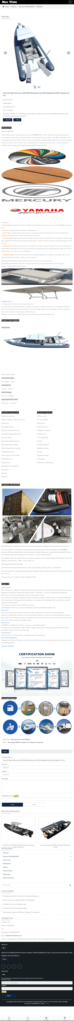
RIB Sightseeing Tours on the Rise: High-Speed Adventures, (21, 896)
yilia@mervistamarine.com (14, 935)
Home (7, 6)
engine (57, 137)
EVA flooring (60, 225)
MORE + (4, 959)
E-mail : (5, 771)
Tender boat (7, 860)
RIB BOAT (37, 135)
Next (68, 52)
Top (65, 1020)
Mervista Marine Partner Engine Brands (15, 908)
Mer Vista (4, 546)
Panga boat (6, 874)
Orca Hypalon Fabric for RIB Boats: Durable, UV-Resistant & (21, 912)
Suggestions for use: (6, 301)
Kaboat (5, 867)
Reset (34, 804)
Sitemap (47, 1003)
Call (28, 1020)
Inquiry (46, 1020)
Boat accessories (8, 878)
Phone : (5, 764)
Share (9, 1020)
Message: (5, 778)
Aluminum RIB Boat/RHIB (26, 6)
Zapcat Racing (7, 870)
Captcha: (3, 985)
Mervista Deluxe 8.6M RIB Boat (20, 739)
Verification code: (7, 796)
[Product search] (69, 885)
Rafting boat (7, 863)
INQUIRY (8, 120)
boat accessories (39, 254)
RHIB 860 (39, 6)
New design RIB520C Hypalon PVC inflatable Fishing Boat (25, 742)
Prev (5, 52)
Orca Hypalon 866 (50, 140)
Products (14, 6)
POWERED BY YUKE (38, 1003)
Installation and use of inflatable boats (14, 904)
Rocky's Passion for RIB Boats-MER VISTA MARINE (18, 900)
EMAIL (18, 120)
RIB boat (5, 853)
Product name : (7, 757)
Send (12, 804)
